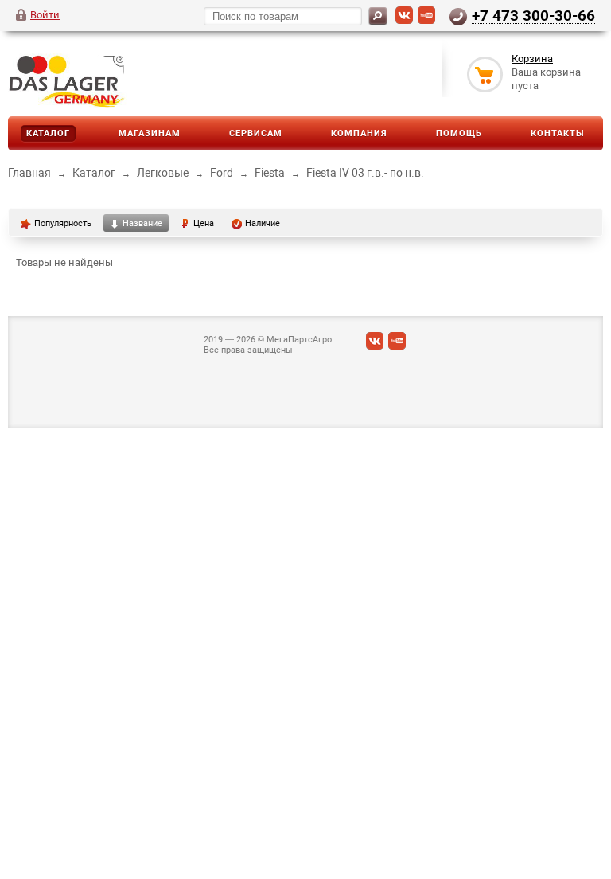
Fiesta (270, 172)
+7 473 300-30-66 (533, 15)
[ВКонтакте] (404, 20)
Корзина (532, 58)
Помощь (459, 133)
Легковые (163, 172)
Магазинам (150, 133)
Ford (221, 172)
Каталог (48, 133)
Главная (29, 172)
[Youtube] (426, 20)
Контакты (558, 133)
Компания (359, 133)
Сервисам (255, 133)
